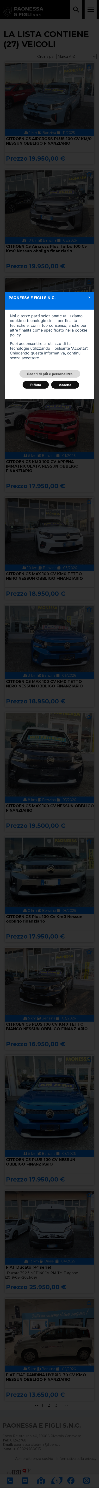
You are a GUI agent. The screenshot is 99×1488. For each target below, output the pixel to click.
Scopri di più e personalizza (50, 374)
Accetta (65, 385)
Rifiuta (35, 385)
